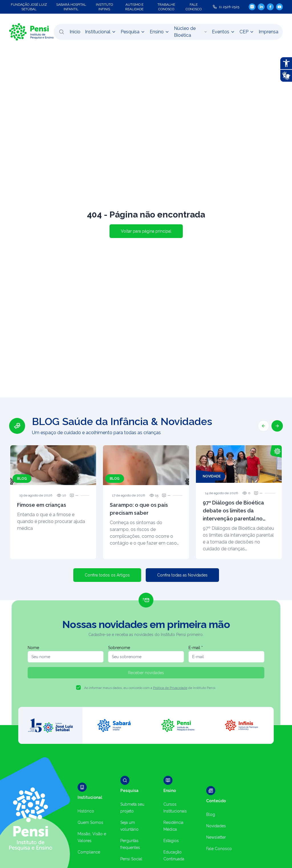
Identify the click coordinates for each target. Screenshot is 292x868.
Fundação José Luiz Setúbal (29, 7)
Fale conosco (194, 7)
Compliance (89, 852)
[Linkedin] (261, 6)
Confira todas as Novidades (182, 575)
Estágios (171, 840)
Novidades (216, 826)
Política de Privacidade (170, 688)
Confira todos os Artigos (107, 575)
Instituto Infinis (104, 7)
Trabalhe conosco (166, 7)
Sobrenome (119, 647)
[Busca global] (61, 32)
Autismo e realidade (134, 7)
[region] (146, 487)
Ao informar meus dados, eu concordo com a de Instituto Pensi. (150, 688)
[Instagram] (252, 6)
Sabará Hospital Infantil (71, 7)
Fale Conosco (219, 848)
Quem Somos (90, 822)
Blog (210, 814)
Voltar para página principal (146, 231)
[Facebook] (270, 7)
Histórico (86, 811)
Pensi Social (131, 859)
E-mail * (195, 647)
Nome (33, 647)
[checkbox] (78, 687)
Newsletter (216, 837)
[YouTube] (279, 6)
